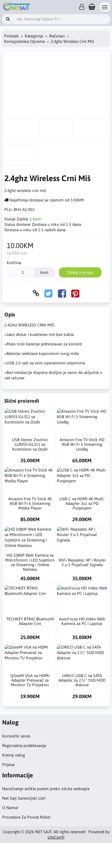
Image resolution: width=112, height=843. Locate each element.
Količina (14, 262)
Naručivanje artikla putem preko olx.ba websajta (45, 788)
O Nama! (10, 807)
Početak (11, 36)
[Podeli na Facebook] (62, 293)
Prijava (8, 764)
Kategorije (34, 36)
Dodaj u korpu (80, 272)
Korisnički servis (16, 736)
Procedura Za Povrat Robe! (26, 817)
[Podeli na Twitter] (48, 293)
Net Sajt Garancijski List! (23, 798)
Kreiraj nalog (13, 755)
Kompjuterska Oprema (24, 41)
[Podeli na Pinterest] (75, 293)
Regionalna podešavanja (24, 745)
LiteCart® (56, 837)
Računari (57, 36)
